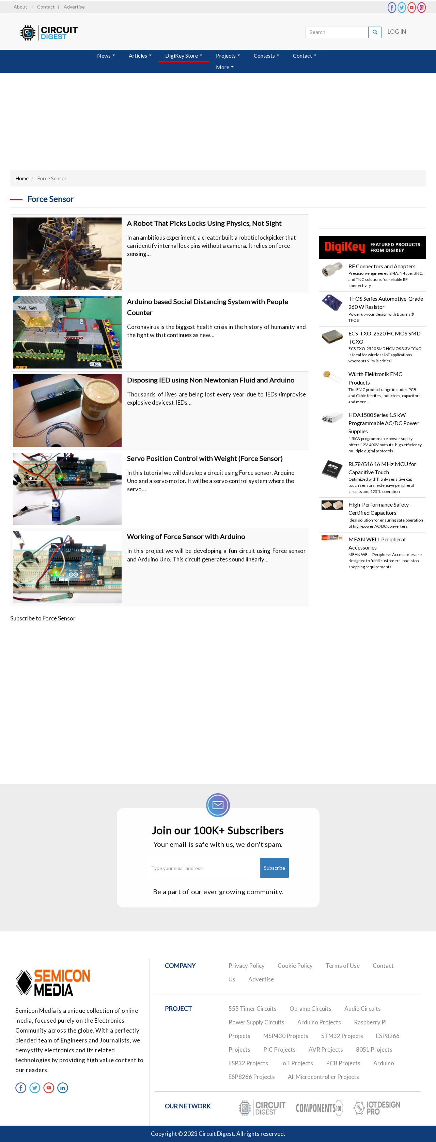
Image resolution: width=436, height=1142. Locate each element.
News (104, 55)
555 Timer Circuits (253, 1008)
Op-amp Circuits (310, 1008)
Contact (46, 7)
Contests (265, 55)
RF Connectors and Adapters (382, 266)
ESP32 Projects (248, 1063)
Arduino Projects (319, 1022)
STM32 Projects (342, 1035)
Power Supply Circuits (256, 1022)
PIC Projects (279, 1049)
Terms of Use (343, 965)
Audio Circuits (362, 1008)
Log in (397, 31)
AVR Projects (326, 1049)
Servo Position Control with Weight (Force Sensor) (205, 458)
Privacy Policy (247, 965)
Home (22, 178)
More (223, 67)
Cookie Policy (295, 965)
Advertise (74, 7)
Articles (138, 55)
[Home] (55, 33)
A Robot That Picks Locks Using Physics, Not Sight (204, 223)
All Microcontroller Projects (323, 1076)
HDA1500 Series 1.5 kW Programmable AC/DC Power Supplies (383, 423)
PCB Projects (343, 1063)
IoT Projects (297, 1063)
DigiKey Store (182, 55)
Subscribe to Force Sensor (43, 618)
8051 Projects (374, 1049)
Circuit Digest (216, 1133)
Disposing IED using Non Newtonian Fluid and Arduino (211, 380)
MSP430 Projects (285, 1035)
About (20, 7)
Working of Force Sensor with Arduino (186, 536)
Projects (226, 55)
